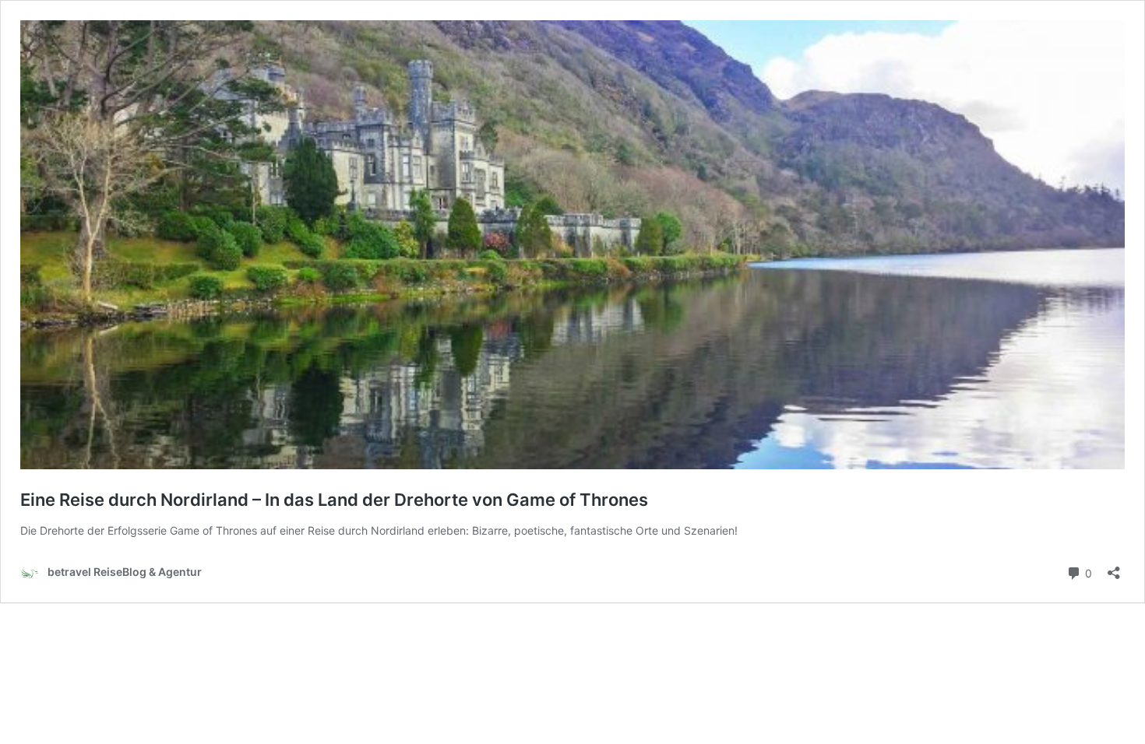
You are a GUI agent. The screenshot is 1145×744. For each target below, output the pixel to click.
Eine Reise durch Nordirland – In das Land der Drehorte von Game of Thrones (334, 500)
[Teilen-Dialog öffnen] (1114, 568)
